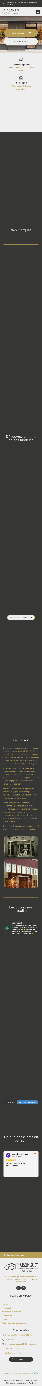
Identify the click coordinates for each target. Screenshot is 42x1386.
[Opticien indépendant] (21, 60)
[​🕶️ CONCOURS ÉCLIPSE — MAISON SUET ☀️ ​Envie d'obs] (21, 1028)
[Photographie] (21, 78)
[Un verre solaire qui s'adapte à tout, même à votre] (21, 987)
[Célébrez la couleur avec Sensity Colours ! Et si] (21, 967)
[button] (38, 12)
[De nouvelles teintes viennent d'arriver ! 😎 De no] (21, 1089)
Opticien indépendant (21, 65)
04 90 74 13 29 (22, 41)
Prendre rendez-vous (19, 33)
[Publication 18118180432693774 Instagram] (21, 1007)
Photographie (21, 83)
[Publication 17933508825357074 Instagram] (21, 1048)
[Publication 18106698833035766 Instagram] (21, 946)
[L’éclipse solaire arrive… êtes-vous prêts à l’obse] (21, 1068)
